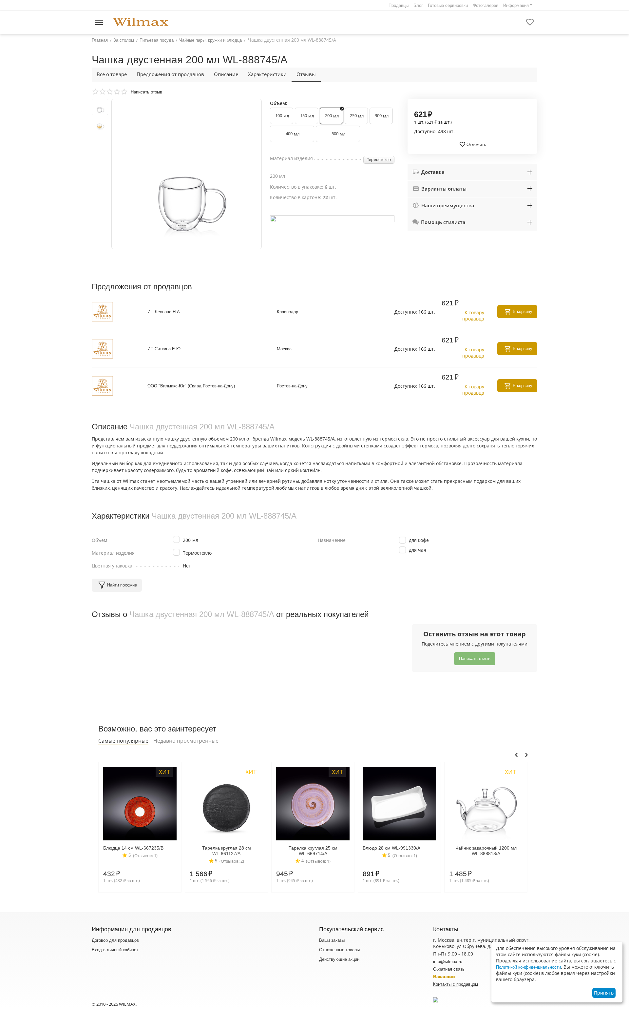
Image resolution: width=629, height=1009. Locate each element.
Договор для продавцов (115, 940)
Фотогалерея (485, 5)
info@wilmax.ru (447, 961)
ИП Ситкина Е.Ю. (164, 348)
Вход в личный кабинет (115, 949)
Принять (604, 993)
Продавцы (399, 5)
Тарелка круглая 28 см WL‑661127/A (226, 850)
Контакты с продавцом (455, 984)
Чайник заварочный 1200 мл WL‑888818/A (486, 850)
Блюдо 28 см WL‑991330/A (391, 848)
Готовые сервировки (448, 5)
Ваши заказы (332, 940)
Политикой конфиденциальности (528, 967)
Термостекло (379, 159)
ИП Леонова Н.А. (164, 311)
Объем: (278, 103)
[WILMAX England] (140, 22)
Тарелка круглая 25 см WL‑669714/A (313, 850)
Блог (418, 5)
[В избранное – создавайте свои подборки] (530, 22)
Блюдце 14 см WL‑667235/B (133, 848)
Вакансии (444, 976)
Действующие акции (339, 959)
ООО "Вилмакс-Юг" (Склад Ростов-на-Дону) (191, 385)
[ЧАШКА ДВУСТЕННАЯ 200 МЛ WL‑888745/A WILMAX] (186, 174)
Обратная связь (449, 969)
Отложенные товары (339, 949)
